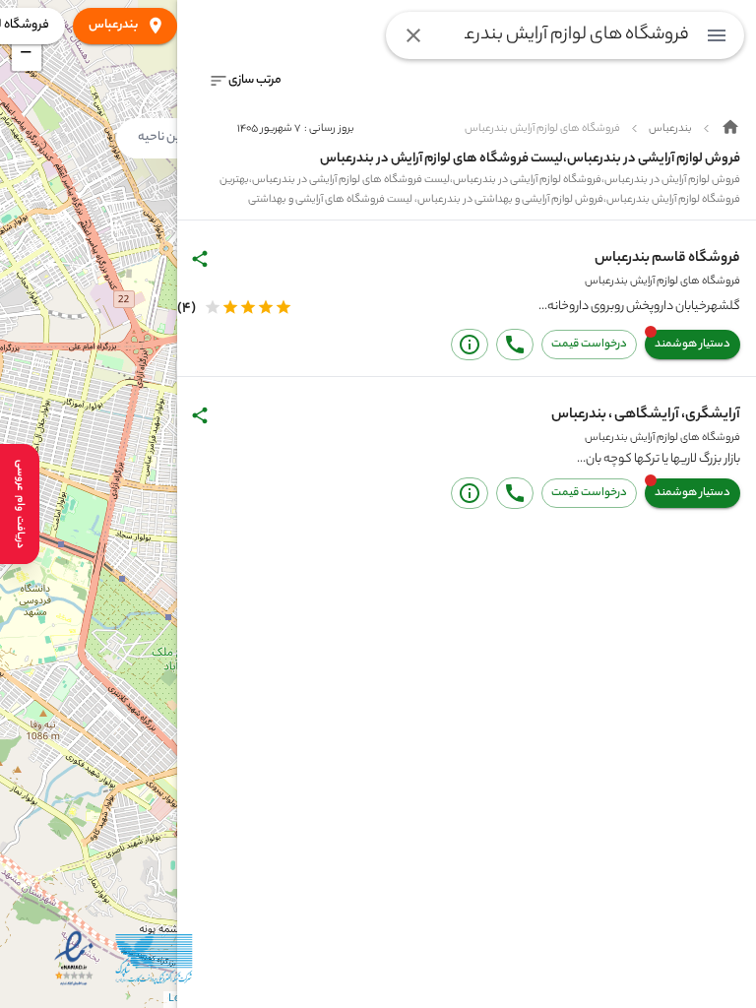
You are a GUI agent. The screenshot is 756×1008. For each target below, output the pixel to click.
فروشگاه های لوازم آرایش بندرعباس (662, 281)
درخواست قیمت (589, 344)
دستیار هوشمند (692, 344)
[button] (26, 56)
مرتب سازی (255, 80)
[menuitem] (716, 35)
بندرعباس (113, 25)
